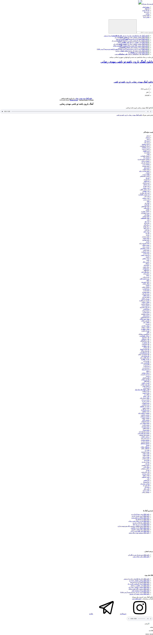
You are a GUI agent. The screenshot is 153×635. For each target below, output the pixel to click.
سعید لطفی (146, 295)
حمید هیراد (146, 253)
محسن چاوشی (145, 415)
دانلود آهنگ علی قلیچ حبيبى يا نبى (139, 531)
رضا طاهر (146, 270)
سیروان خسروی (144, 307)
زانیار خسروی (145, 282)
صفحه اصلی (145, 7)
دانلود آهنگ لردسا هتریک (142, 519)
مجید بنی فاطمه (144, 406)
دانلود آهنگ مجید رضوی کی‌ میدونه (139, 594)
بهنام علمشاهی (145, 218)
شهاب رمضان (145, 327)
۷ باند (147, 136)
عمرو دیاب (146, 361)
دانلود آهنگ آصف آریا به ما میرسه (139, 582)
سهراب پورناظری (144, 300)
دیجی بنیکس (145, 258)
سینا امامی (146, 309)
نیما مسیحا (146, 482)
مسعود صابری (145, 441)
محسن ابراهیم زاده (143, 413)
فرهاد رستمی (145, 373)
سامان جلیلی (145, 287)
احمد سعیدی (145, 166)
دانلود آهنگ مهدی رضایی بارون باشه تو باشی (133, 82)
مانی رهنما (146, 396)
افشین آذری (145, 174)
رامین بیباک (146, 262)
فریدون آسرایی (145, 374)
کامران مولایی (145, 379)
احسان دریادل (145, 161)
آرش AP (146, 141)
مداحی (147, 14)
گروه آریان (146, 388)
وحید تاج (147, 487)
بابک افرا (146, 204)
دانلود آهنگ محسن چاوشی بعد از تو (139, 580)
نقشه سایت (146, 15)
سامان (147, 285)
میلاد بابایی (146, 467)
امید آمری (146, 179)
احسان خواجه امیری (143, 159)
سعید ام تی (146, 290)
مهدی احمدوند (145, 452)
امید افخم (146, 181)
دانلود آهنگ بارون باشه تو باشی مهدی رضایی (127, 61)
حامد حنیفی (146, 238)
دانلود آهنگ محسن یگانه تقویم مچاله (139, 589)
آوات (148, 154)
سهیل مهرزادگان (144, 319)
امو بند (147, 178)
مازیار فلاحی (145, 391)
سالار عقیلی (145, 283)
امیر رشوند (146, 188)
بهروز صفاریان (145, 213)
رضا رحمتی (146, 267)
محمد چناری (145, 425)
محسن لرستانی (144, 416)
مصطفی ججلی (145, 447)
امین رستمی (145, 198)
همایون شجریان (144, 484)
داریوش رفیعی (145, 255)
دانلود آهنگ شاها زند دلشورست (140, 517)
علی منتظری (145, 346)
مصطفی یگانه (145, 448)
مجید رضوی (145, 408)
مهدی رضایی (79, 98)
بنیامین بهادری (145, 211)
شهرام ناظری (145, 331)
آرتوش (147, 137)
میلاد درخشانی (145, 468)
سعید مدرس (145, 297)
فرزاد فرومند (145, 369)
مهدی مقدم (146, 455)
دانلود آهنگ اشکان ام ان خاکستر (140, 528)
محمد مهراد (146, 430)
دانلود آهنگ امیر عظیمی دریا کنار (140, 585)
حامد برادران (145, 236)
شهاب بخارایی (145, 325)
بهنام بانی (146, 215)
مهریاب (147, 463)
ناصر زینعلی (145, 475)
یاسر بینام (146, 489)
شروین (147, 324)
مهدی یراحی (145, 457)
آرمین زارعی (145, 149)
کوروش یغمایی (145, 384)
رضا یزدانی (146, 273)
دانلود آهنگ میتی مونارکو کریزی (140, 514)
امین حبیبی (146, 199)
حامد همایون (145, 240)
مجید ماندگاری (145, 410)
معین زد (147, 450)
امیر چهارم (146, 186)
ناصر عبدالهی (145, 477)
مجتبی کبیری (145, 401)
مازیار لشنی (145, 393)
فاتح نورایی (146, 364)
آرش (148, 139)
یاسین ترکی (146, 490)
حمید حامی (146, 250)
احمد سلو (146, 167)
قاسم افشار (145, 378)
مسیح (147, 445)
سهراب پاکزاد (145, 299)
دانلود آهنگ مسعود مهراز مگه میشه (139, 533)
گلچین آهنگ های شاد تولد (142, 389)
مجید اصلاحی (145, 404)
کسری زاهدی (145, 383)
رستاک (147, 263)
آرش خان (146, 142)
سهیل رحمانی (145, 302)
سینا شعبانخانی (145, 317)
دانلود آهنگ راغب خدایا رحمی (141, 556)
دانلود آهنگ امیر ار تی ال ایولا (141, 524)
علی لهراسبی (145, 344)
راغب (147, 260)
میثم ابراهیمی (145, 465)
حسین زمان (145, 246)
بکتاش (147, 209)
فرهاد (147, 371)
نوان (148, 478)
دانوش (147, 257)
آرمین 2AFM (145, 147)
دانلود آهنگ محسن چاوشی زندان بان (138, 587)
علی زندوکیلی (145, 339)
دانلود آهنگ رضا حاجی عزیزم (141, 523)
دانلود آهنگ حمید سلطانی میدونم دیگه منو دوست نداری (133, 526)
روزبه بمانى (146, 277)
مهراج (147, 470)
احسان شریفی (145, 162)
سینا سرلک (146, 315)
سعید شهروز (145, 292)
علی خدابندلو (145, 337)
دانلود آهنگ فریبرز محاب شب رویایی (138, 521)
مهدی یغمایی (145, 458)
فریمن (147, 376)
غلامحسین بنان (145, 362)
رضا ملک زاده (145, 272)
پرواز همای (146, 226)
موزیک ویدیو (145, 10)
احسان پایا (146, 157)
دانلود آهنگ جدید (87, 98)
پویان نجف (146, 231)
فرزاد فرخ (146, 366)
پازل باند (147, 221)
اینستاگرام (123, 614)
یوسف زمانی (145, 492)
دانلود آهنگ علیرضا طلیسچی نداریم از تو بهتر (136, 579)
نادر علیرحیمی (145, 472)
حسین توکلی (145, 245)
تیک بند (147, 233)
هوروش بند (146, 485)
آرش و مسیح (145, 144)
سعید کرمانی (145, 294)
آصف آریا (146, 152)
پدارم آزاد (146, 223)
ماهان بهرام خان (144, 398)
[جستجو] (123, 26)
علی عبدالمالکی (144, 341)
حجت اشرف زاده (144, 243)
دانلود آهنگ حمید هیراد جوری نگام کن (138, 555)
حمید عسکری (145, 252)
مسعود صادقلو (145, 443)
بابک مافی (146, 208)
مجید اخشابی (145, 403)
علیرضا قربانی (145, 356)
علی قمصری (145, 342)
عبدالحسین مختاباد (144, 334)
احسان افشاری (145, 156)
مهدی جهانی (145, 453)
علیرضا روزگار (145, 351)
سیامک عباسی (145, 304)
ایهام (148, 201)
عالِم (148, 332)
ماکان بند (146, 394)
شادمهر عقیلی (145, 320)
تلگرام (91, 614)
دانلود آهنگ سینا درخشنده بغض (140, 590)
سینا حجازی (146, 312)
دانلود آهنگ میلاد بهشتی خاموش (140, 529)
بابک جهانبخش (145, 206)
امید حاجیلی (146, 183)
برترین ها (146, 12)
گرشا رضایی (145, 386)
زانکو (148, 280)
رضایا (147, 275)
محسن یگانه (145, 420)
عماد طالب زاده (144, 357)
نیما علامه (146, 480)
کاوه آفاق (146, 381)
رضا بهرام (146, 265)
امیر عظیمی (145, 191)
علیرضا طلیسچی (144, 352)
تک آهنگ (147, 8)
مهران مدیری (145, 462)
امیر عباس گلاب (144, 189)
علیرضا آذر (146, 347)
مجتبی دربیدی (145, 399)
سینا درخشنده (145, 314)
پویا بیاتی (146, 230)
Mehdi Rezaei (74, 100)
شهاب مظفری (145, 329)
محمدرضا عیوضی (144, 435)
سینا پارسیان (145, 310)
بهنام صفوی (146, 216)
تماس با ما (146, 17)
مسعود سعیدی (145, 440)
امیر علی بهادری (144, 193)
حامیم (147, 241)
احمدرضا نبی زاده (144, 171)
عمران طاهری (145, 359)
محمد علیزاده (145, 426)
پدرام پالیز (146, 225)
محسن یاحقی (145, 418)
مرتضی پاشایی (145, 436)
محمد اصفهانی (145, 421)
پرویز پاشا (146, 228)
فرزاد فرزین (145, 368)
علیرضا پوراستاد (144, 349)
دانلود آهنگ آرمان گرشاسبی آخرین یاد (138, 584)
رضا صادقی (146, 268)
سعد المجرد (146, 288)
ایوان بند (147, 203)
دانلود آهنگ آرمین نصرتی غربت (140, 516)
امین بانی (146, 196)
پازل (148, 220)
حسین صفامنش (144, 248)
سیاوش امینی (145, 305)
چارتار (147, 235)
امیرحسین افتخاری (143, 194)
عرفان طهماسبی (144, 336)
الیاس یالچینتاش (144, 176)
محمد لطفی (145, 428)
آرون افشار (146, 151)
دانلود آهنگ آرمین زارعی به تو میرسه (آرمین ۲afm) (134, 592)
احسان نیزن (145, 164)
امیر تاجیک (146, 184)
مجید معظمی (145, 411)
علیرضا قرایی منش (143, 354)
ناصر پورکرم (145, 473)
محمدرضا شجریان (144, 431)
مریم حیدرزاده (145, 438)
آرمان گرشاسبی (144, 146)
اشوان (147, 173)
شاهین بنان (146, 322)
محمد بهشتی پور (144, 423)
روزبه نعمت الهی (144, 278)
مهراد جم (146, 460)
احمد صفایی (145, 169)
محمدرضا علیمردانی (143, 433)
